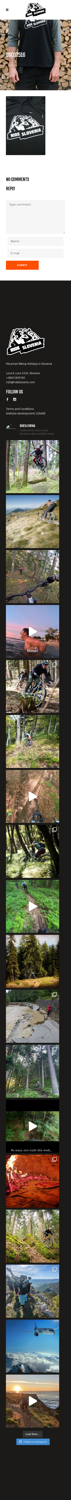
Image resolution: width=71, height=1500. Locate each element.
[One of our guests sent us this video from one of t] (32, 906)
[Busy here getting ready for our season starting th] (32, 1236)
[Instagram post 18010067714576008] (32, 796)
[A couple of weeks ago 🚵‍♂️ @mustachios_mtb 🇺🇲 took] (32, 631)
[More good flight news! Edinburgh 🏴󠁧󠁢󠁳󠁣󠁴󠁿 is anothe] (32, 466)
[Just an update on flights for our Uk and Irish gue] (32, 1346)
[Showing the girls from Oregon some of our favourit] (32, 741)
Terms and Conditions (20, 408)
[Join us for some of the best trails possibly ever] (32, 1401)
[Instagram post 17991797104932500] (32, 1126)
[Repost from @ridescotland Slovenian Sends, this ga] (32, 961)
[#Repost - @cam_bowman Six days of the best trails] (32, 576)
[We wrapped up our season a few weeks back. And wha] (32, 521)
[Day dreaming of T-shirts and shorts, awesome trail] (32, 851)
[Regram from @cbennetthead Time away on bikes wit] (32, 1071)
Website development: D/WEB (25, 413)
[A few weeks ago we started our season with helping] (32, 686)
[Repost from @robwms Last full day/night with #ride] (32, 1181)
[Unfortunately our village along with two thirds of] (32, 1016)
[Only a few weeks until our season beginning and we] (32, 1291)
